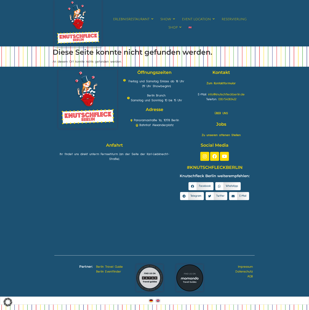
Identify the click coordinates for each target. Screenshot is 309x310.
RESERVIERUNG (234, 19)
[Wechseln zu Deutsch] (151, 300)
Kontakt (221, 72)
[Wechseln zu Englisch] (190, 27)
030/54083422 (227, 99)
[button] (201, 186)
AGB (250, 276)
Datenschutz (244, 271)
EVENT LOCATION (196, 19)
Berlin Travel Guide (109, 266)
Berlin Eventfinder (108, 271)
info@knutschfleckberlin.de (226, 94)
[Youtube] (224, 156)
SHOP (173, 27)
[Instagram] (204, 156)
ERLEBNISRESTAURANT (131, 19)
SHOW (165, 19)
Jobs (221, 124)
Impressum (245, 266)
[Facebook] (214, 156)
